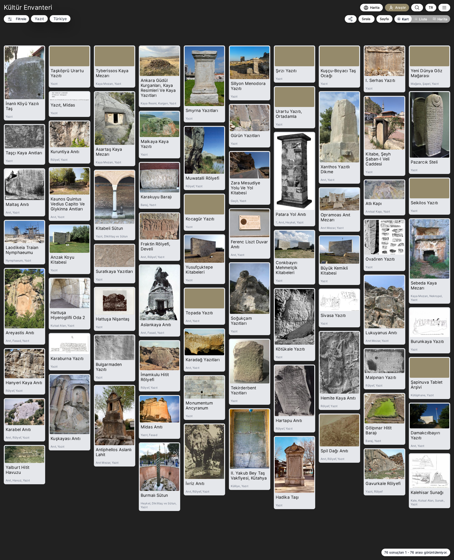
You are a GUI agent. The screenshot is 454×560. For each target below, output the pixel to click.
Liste (423, 19)
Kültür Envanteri (28, 7)
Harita (442, 19)
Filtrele (21, 19)
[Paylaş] (351, 19)
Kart (405, 19)
